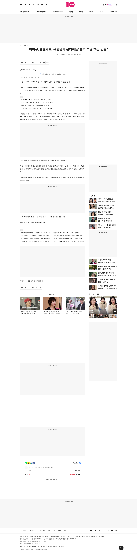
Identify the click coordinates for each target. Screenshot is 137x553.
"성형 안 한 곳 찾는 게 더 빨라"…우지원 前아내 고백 (107, 227)
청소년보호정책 (42, 546)
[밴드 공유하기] (36, 63)
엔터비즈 (113, 12)
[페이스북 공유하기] (25, 63)
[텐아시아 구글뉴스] (46, 4)
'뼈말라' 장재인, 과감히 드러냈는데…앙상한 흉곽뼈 (106, 208)
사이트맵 (61, 546)
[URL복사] (40, 63)
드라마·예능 (58, 12)
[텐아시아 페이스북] (29, 4)
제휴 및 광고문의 (53, 546)
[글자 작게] (47, 63)
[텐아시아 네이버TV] (25, 4)
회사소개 (22, 546)
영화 (81, 12)
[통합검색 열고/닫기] (116, 5)
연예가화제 (24, 12)
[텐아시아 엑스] (33, 4)
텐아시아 (29, 549)
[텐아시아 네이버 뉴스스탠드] (42, 4)
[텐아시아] (70, 4)
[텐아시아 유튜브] (21, 4)
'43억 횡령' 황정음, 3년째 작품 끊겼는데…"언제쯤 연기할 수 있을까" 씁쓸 (51, 313)
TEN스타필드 (41, 12)
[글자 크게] (44, 63)
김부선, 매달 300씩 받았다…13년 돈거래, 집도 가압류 (105, 214)
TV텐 (91, 12)
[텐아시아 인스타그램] (38, 4)
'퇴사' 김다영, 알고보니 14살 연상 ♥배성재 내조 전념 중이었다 (106, 201)
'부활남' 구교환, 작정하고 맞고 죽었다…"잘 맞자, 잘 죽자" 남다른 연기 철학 (28, 313)
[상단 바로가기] (121, 548)
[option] (103, 305)
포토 (101, 12)
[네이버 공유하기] (33, 63)
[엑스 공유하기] (29, 63)
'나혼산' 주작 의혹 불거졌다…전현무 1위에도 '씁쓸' (107, 262)
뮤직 (71, 12)
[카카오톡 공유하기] (22, 63)
